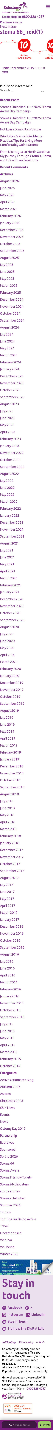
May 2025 (7, 278)
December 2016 (11, 926)
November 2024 (12, 306)
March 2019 (9, 745)
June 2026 (7, 188)
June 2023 (7, 418)
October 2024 (10, 313)
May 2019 (7, 731)
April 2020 (7, 654)
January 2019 (9, 759)
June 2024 (7, 341)
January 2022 (9, 515)
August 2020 (9, 627)
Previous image (11, 22)
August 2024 (9, 327)
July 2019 (6, 717)
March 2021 (9, 578)
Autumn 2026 (10, 1086)
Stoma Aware (9, 1170)
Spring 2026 (9, 1156)
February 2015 (10, 1059)
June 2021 (7, 557)
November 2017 (12, 856)
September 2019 (12, 703)
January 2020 (9, 675)
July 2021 (6, 550)
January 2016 (9, 996)
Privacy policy (26, 1342)
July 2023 (6, 411)
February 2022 (10, 508)
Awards (5, 1093)
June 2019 (7, 724)
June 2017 (7, 891)
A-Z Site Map (9, 1342)
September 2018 (12, 787)
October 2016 (10, 940)
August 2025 (9, 257)
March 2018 (9, 829)
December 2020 (11, 599)
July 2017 (6, 884)
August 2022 (9, 473)
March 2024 (9, 355)
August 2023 (9, 404)
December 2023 (11, 376)
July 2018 (6, 801)
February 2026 (10, 216)
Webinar (6, 1240)
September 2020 (12, 620)
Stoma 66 (7, 1163)
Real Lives (7, 1142)
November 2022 (12, 452)
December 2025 (11, 229)
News (4, 1121)
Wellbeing (7, 1247)
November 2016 (12, 933)
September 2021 (12, 536)
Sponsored (8, 1149)
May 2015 (7, 1038)
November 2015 (12, 1003)
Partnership (8, 1135)
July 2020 (6, 634)
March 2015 (9, 1052)
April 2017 (7, 905)
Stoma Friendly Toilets (16, 1177)
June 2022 (7, 487)
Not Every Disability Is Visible (20, 129)
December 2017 (11, 850)
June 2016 (7, 968)
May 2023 (7, 425)
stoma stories (10, 1191)
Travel (4, 1226)
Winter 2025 (9, 1254)
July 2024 (6, 334)
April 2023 (7, 431)
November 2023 (12, 383)
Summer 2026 (10, 1205)
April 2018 (7, 822)
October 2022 (10, 459)
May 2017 (7, 898)
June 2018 (7, 808)
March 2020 (9, 661)
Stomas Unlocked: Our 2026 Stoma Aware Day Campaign (25, 109)
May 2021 (7, 564)
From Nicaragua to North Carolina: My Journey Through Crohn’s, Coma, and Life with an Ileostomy (26, 155)
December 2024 (11, 299)
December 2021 (11, 522)
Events (5, 1114)
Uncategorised (11, 1233)
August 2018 (9, 794)
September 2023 (12, 397)
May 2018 (7, 815)
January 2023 (9, 445)
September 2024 (12, 320)
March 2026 (9, 209)
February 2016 (10, 989)
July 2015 (6, 1024)
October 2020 (10, 613)
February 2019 (10, 752)
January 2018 (9, 843)
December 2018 (11, 766)
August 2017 (9, 877)
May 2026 (7, 195)
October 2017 (10, 863)
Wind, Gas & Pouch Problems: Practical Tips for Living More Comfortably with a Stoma (21, 140)
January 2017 (9, 919)
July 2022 (6, 480)
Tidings (5, 1212)
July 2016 (6, 961)
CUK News (7, 1107)
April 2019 (7, 738)
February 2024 (10, 362)
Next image (8, 26)
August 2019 (9, 710)
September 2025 (12, 250)
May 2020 (7, 647)
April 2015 (7, 1045)
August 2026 (9, 181)
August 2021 (9, 543)
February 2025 (10, 292)
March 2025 (9, 285)
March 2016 (9, 982)
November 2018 (12, 773)
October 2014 (10, 1065)
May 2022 (7, 494)
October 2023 (10, 390)
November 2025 (12, 236)
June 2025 (7, 271)
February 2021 (10, 585)
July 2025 (6, 264)
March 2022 (9, 501)
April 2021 (7, 571)
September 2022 (12, 466)
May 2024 (7, 348)
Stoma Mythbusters (14, 1184)
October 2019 (10, 696)
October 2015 (10, 1010)
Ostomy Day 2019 (13, 1128)
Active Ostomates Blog (16, 1079)
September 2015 (12, 1017)
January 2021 (9, 592)
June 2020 (7, 641)
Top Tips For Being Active (18, 1219)
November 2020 (12, 606)
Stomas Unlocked (13, 1198)
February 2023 (10, 438)
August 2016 (9, 954)
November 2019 (12, 689)
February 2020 (10, 668)
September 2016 (12, 947)
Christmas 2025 (11, 1100)
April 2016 (7, 975)
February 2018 (10, 836)
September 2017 (12, 870)
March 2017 (9, 912)
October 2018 (10, 780)
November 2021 (12, 529)
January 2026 (9, 222)
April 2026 (7, 202)
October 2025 (10, 243)
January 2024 (9, 369)
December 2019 (11, 682)
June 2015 (7, 1031)
